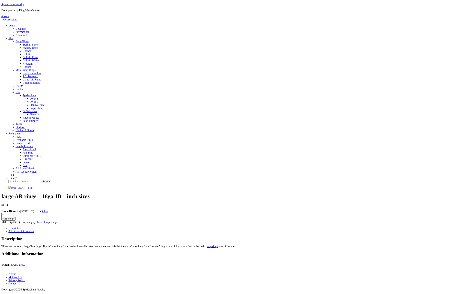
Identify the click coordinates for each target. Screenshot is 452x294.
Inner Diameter (11, 211)
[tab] (229, 228)
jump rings (212, 246)
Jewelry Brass (17, 264)
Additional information (21, 231)
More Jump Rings (47, 222)
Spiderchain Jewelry (12, 4)
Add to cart (8, 218)
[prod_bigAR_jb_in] (20, 187)
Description (14, 228)
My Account (10, 19)
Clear (45, 211)
